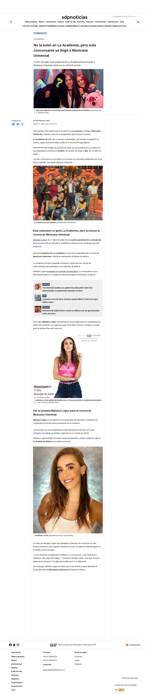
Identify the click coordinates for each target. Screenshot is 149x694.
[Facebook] (13, 124)
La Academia (39, 39)
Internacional (51, 22)
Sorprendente (100, 22)
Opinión (61, 22)
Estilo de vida (70, 22)
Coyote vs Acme (29, 26)
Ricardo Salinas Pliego (92, 26)
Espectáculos (113, 22)
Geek (122, 22)
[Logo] (74, 17)
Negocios (90, 22)
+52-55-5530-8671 (50, 660)
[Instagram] (18, 645)
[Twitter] (18, 124)
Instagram (78, 664)
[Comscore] (133, 645)
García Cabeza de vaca (115, 26)
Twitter (77, 660)
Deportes (81, 22)
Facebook (78, 657)
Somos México (72, 26)
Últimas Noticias (31, 22)
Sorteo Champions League (51, 26)
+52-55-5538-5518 (50, 657)
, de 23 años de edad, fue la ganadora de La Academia (73, 148)
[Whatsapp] (22, 124)
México (41, 22)
